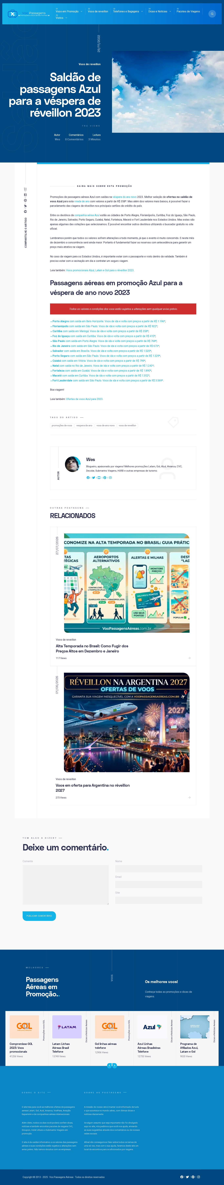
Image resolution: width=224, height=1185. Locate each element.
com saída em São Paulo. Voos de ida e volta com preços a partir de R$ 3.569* (107, 380)
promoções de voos (62, 425)
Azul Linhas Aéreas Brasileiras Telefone (149, 1048)
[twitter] (93, 478)
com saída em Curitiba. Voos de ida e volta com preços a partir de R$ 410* (103, 336)
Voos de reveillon (98, 11)
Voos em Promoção (67, 11)
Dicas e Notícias (157, 11)
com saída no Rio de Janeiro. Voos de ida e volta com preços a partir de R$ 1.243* (103, 365)
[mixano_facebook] (181, 1177)
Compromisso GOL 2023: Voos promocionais (21, 1048)
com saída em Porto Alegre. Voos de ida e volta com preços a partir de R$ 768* (104, 341)
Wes (57, 139)
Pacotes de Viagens (188, 11)
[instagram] (110, 478)
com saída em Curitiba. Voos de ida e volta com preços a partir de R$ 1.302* (100, 375)
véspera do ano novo (125, 197)
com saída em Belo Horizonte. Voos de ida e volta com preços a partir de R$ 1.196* (108, 321)
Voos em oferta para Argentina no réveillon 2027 (93, 788)
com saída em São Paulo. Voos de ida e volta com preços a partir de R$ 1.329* (106, 355)
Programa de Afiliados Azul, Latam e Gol (189, 1048)
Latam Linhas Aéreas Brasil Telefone (61, 1048)
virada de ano (82, 201)
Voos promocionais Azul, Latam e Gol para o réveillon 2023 (100, 270)
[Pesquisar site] (212, 14)
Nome (118, 861)
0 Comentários (74, 139)
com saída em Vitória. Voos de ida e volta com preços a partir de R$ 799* (98, 360)
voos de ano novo (106, 425)
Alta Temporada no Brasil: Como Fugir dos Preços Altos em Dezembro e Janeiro (92, 648)
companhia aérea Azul (87, 215)
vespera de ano (84, 425)
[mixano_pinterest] (193, 1177)
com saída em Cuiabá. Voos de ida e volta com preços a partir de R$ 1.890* (101, 370)
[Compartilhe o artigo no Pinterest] (26, 200)
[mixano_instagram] (198, 1177)
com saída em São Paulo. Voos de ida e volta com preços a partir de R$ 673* (105, 346)
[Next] (114, 1065)
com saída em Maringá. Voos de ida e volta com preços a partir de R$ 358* (100, 331)
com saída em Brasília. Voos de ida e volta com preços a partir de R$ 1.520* (101, 350)
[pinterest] (104, 478)
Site (117, 892)
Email (118, 876)
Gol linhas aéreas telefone (106, 1046)
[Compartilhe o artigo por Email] (26, 189)
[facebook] (89, 478)
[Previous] (109, 1065)
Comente (28, 861)
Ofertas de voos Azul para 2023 (84, 399)
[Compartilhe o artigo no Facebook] (26, 211)
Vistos (59, 17)
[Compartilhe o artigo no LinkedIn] (26, 194)
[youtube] (99, 478)
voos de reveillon (127, 425)
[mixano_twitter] (187, 1177)
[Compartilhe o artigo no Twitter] (26, 205)
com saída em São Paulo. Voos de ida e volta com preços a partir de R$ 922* (104, 326)
